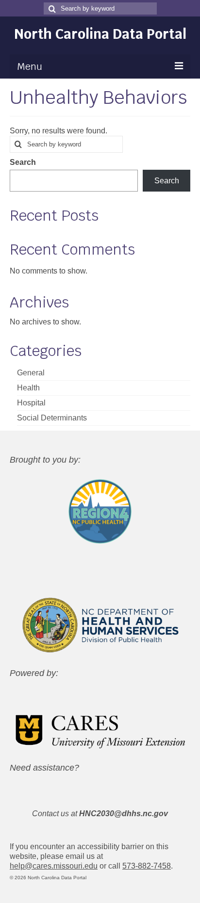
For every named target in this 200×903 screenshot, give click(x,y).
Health (28, 388)
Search (23, 162)
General (31, 373)
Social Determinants (52, 418)
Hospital (31, 403)
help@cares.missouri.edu (54, 866)
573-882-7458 (146, 866)
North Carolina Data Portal (100, 34)
